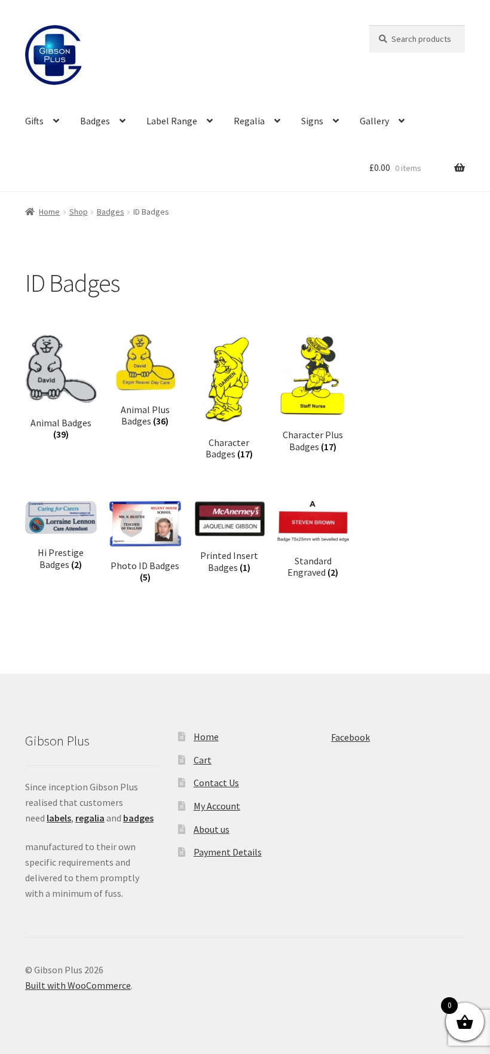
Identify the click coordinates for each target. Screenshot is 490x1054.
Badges (95, 121)
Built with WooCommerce (78, 985)
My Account (217, 806)
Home (49, 211)
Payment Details (228, 852)
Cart (203, 760)
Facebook (350, 737)
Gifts (34, 121)
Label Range (171, 121)
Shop (78, 211)
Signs (312, 121)
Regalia (249, 121)
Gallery (374, 121)
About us (211, 829)
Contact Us (216, 783)
